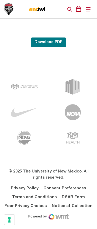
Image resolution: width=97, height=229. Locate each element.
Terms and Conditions (34, 197)
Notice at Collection (72, 206)
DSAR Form (73, 197)
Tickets (51, 9)
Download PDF (48, 42)
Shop (60, 9)
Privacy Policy (25, 188)
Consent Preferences (64, 188)
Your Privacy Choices (26, 206)
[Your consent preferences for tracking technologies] (9, 220)
